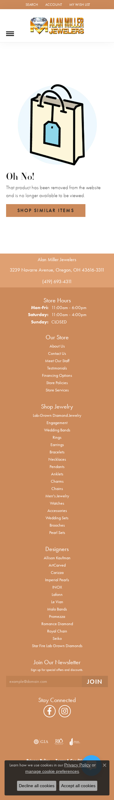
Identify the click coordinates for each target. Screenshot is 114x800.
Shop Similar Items (45, 210)
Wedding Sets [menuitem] (57, 518)
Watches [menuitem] (57, 503)
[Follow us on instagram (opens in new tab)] (65, 711)
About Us (57, 346)
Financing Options (57, 375)
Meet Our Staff (57, 360)
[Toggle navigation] (10, 31)
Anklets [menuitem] (57, 474)
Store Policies (57, 382)
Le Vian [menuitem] (57, 601)
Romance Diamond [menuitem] (57, 623)
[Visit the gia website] (41, 741)
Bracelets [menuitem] (57, 452)
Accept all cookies (78, 785)
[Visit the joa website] (75, 741)
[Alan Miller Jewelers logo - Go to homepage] (57, 26)
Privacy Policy (77, 764)
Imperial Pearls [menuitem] (57, 579)
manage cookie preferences (52, 771)
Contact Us (57, 353)
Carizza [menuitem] (57, 572)
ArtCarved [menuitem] (57, 565)
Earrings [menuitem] (57, 444)
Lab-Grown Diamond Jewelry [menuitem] (57, 415)
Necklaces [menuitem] (57, 459)
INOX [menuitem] (57, 587)
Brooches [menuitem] (57, 525)
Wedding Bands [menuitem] (57, 430)
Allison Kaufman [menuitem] (57, 557)
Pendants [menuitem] (57, 466)
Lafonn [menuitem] (57, 594)
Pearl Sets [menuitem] (57, 532)
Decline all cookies (36, 785)
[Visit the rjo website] (59, 741)
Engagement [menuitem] (57, 422)
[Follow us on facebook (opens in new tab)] (49, 711)
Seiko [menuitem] (57, 638)
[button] (31, 4)
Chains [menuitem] (57, 488)
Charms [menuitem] (57, 481)
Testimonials (57, 368)
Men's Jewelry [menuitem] (57, 496)
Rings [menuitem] (57, 437)
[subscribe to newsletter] (95, 681)
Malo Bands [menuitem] (57, 609)
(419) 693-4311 (57, 281)
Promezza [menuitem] (57, 616)
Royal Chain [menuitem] (57, 631)
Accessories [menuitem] (57, 510)
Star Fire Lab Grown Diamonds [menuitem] (57, 645)
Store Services (57, 390)
